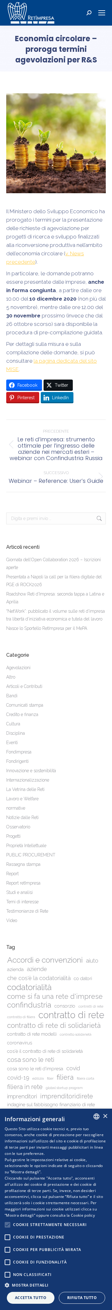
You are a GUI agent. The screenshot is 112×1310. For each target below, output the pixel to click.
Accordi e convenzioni (45, 960)
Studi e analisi (19, 892)
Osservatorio (18, 826)
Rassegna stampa (23, 864)
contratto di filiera (21, 1017)
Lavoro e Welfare (22, 798)
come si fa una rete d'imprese (55, 996)
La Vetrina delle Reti (25, 789)
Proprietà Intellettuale (26, 845)
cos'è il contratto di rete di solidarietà (45, 1051)
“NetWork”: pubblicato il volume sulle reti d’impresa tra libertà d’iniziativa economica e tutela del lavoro (55, 615)
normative (15, 808)
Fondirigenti (17, 761)
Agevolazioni (18, 667)
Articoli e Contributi (24, 686)
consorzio (64, 1006)
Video (11, 920)
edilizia (38, 1078)
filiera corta (85, 1078)
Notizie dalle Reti (22, 817)
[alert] (56, 1209)
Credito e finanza (22, 714)
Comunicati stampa (24, 705)
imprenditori (22, 1096)
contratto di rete (71, 1015)
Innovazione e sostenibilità (31, 770)
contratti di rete (90, 1006)
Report (12, 873)
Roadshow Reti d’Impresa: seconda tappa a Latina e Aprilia (55, 597)
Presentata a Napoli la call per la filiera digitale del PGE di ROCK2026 (54, 580)
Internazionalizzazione (27, 780)
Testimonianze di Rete (27, 911)
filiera (65, 1077)
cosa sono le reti (30, 1059)
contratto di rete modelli (32, 1034)
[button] (56, 1285)
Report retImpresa (23, 883)
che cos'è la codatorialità (39, 978)
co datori (83, 978)
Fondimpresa (18, 751)
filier (50, 1078)
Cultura (13, 723)
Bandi (11, 695)
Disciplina (15, 733)
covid (73, 1068)
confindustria (29, 1005)
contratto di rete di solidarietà (54, 1025)
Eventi (12, 742)
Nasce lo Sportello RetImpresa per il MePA (46, 628)
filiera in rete (25, 1087)
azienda (15, 969)
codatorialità (29, 987)
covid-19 (18, 1077)
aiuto (92, 960)
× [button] (105, 1116)
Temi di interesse (22, 901)
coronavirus (19, 1043)
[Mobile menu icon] (102, 13)
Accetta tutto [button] (30, 1297)
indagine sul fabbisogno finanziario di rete (51, 1104)
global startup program (64, 1088)
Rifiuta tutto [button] (82, 1297)
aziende (37, 969)
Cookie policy (83, 1215)
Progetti (13, 836)
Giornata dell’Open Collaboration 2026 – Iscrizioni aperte (53, 563)
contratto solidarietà (75, 1034)
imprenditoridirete (66, 1096)
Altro (10, 677)
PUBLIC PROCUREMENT (30, 854)
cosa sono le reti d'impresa (35, 1069)
